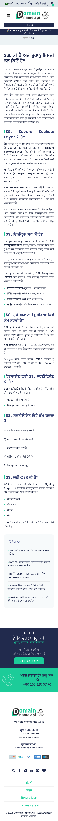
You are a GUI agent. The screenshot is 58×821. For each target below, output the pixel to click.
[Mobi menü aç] (8, 15)
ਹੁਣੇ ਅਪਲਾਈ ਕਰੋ (28, 660)
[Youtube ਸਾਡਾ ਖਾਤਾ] (44, 770)
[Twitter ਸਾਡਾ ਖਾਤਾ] (25, 770)
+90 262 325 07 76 (37, 684)
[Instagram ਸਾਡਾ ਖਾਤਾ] (37, 770)
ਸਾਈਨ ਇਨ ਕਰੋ (40, 3)
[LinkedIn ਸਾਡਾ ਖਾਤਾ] (31, 770)
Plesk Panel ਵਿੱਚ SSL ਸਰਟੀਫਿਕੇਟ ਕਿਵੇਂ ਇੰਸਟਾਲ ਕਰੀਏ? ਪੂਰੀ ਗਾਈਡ (28, 599)
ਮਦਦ (17, 3)
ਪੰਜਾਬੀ (10, 3)
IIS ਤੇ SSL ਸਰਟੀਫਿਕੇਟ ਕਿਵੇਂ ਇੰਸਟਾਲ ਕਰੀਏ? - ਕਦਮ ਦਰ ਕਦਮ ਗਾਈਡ (29, 563)
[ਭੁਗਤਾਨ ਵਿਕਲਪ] (29, 757)
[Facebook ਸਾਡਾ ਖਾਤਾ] (20, 770)
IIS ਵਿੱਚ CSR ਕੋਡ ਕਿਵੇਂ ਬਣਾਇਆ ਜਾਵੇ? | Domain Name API (27, 575)
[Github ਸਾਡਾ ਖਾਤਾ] (13, 770)
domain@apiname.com (29, 747)
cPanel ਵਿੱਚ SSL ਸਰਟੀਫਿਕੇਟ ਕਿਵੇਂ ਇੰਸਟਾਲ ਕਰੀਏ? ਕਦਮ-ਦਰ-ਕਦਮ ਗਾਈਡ (26, 587)
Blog (23, 3)
